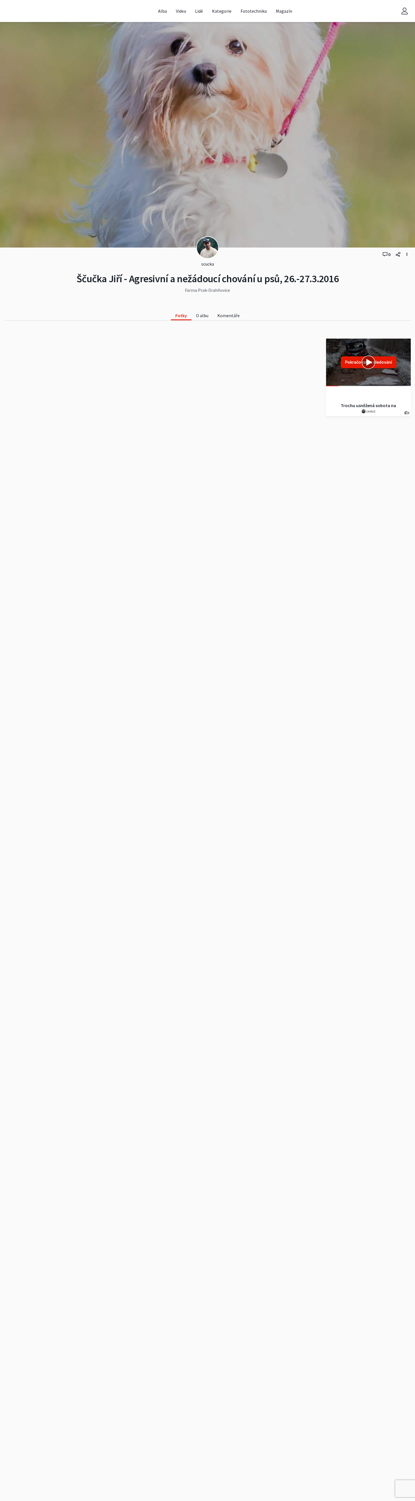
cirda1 (370, 411)
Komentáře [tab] (228, 315)
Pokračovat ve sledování (368, 362)
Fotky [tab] (181, 315)
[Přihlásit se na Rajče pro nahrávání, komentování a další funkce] (404, 11)
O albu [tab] (202, 315)
